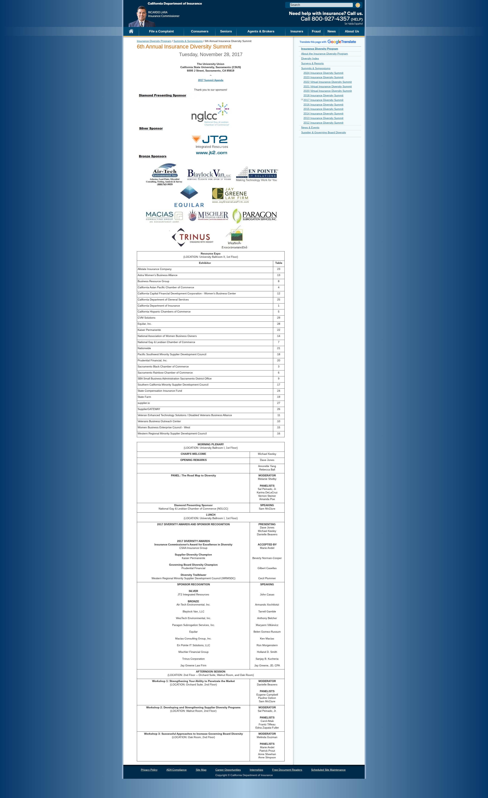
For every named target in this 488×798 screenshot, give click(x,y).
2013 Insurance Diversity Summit (323, 118)
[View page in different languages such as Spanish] (327, 41)
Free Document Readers (287, 769)
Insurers (297, 31)
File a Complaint (161, 31)
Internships (256, 769)
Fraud (316, 31)
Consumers (199, 31)
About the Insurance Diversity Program (324, 53)
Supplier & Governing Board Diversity (323, 132)
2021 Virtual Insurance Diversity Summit (327, 86)
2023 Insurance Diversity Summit (323, 77)
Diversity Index (310, 58)
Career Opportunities (228, 769)
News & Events (310, 127)
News (331, 31)
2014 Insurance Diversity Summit (323, 113)
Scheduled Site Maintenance (328, 769)
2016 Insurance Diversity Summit (323, 104)
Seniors (226, 31)
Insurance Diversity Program (154, 41)
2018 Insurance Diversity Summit (323, 95)
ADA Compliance (176, 769)
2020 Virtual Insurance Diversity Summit (327, 90)
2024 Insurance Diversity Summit (323, 72)
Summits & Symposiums (188, 41)
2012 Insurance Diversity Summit (323, 122)
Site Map (201, 769)
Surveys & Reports (312, 63)
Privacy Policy (149, 769)
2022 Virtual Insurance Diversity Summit (327, 81)
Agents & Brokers (260, 31)
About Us (352, 31)
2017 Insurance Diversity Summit (323, 99)
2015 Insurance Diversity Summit (323, 108)
